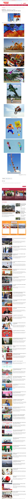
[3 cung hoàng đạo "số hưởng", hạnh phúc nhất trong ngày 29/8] (7, 325)
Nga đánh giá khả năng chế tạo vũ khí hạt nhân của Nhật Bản (19, 476)
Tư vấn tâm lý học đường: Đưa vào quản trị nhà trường (19, 262)
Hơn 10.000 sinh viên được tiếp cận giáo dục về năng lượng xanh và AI (19, 438)
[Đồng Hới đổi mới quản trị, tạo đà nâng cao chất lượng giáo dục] (7, 272)
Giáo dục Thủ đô (24, 3)
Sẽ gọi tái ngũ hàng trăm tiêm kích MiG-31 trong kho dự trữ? (23, 205)
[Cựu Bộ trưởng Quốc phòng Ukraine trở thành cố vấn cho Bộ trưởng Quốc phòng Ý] (7, 295)
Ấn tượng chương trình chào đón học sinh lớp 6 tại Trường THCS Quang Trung (19, 369)
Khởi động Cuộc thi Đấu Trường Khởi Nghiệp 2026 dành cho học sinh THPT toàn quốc (19, 415)
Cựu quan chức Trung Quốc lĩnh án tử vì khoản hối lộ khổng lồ (19, 308)
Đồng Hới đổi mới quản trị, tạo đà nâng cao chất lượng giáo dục (19, 269)
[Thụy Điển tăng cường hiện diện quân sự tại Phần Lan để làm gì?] (14, 228)
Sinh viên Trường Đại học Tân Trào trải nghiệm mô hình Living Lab (19, 491)
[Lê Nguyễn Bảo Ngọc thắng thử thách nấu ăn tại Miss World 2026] (9, 193)
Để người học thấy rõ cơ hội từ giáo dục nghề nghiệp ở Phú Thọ (19, 254)
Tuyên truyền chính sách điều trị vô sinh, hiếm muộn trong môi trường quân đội (19, 377)
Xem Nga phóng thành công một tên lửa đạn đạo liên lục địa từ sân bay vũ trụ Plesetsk (19, 338)
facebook (6, 178)
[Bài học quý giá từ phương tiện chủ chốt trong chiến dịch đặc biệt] (18, 219)
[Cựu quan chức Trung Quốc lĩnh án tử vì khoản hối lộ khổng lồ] (7, 310)
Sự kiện (4, 7)
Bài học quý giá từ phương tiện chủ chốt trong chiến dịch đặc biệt (23, 219)
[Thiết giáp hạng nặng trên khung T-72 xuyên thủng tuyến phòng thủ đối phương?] (8, 207)
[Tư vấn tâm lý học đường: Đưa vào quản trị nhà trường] (7, 264)
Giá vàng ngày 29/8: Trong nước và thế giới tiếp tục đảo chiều (22, 235)
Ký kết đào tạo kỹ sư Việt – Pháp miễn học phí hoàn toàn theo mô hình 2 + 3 (19, 407)
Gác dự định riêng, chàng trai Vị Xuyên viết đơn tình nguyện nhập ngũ (19, 446)
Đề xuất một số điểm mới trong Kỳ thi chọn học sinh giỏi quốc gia (19, 469)
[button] (13, 234)
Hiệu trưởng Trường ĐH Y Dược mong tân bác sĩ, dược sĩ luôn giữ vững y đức (19, 423)
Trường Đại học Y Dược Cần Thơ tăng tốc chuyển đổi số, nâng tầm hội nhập (18, 400)
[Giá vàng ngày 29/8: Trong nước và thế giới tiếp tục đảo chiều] (22, 228)
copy (11, 178)
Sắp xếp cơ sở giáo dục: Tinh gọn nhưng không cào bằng (19, 346)
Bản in (9, 178)
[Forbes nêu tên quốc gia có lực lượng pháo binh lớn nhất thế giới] (18, 212)
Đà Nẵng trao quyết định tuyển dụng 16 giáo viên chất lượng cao (19, 453)
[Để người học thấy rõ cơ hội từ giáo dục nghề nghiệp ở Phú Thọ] (7, 257)
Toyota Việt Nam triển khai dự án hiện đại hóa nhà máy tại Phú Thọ (19, 384)
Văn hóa (4, 9)
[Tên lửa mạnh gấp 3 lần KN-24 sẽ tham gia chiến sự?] (7, 241)
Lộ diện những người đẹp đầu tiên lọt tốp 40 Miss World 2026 (19, 197)
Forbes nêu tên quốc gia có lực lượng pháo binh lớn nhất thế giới (23, 212)
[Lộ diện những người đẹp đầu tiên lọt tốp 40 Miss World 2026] (19, 193)
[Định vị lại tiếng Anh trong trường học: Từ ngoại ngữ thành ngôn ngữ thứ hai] (6, 228)
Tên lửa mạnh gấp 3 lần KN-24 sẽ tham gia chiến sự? (19, 239)
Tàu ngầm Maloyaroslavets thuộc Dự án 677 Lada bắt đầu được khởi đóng (19, 461)
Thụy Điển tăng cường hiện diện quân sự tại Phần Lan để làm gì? (13, 235)
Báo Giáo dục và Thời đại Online (6, 3)
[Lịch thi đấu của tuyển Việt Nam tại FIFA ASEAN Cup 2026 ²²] (7, 287)
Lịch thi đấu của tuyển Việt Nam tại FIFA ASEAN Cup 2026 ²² (19, 285)
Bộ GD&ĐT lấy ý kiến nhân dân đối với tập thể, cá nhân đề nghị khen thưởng (19, 354)
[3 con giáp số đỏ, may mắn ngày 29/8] (7, 318)
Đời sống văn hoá (9, 9)
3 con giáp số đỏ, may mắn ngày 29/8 (18, 315)
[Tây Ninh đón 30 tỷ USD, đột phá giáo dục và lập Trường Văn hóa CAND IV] (7, 249)
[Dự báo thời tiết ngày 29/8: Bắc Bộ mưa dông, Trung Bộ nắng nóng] (7, 279)
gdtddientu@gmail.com (19, 0)
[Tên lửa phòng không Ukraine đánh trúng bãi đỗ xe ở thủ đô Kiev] (7, 302)
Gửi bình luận (24, 186)
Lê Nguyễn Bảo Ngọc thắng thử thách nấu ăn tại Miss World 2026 (9, 197)
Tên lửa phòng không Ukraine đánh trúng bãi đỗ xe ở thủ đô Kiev (19, 300)
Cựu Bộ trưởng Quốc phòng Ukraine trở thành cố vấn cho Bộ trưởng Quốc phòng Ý (19, 292)
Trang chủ (2, 5)
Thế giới (3, 214)
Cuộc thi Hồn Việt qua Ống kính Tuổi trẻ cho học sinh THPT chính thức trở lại (19, 392)
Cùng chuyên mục (6, 189)
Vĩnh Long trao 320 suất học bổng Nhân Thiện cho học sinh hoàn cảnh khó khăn (19, 430)
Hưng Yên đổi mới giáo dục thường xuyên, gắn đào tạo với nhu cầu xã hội (19, 484)
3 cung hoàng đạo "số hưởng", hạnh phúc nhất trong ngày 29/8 (19, 323)
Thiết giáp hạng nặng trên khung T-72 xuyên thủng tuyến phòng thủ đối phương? (8, 213)
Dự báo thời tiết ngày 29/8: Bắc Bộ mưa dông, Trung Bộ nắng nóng (19, 277)
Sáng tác (14, 9)
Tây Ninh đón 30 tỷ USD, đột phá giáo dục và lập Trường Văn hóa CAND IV (19, 246)
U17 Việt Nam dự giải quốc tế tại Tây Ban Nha (19, 330)
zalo (8, 178)
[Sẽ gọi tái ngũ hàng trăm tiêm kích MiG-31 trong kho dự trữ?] (18, 204)
